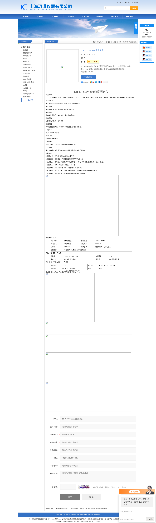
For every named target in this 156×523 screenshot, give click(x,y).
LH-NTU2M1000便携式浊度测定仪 (96, 508)
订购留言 (88, 77)
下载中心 (70, 16)
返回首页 (120, 2)
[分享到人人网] (98, 82)
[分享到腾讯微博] (95, 82)
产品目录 (24, 41)
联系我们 (135, 2)
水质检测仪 (108, 42)
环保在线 (84, 521)
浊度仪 (115, 42)
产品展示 (100, 42)
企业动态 (100, 16)
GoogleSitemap (60, 521)
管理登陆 (97, 514)
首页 (94, 42)
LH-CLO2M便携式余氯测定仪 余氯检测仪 (64, 508)
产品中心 (55, 16)
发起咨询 (150, 519)
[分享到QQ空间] (90, 82)
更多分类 (31, 100)
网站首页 (26, 16)
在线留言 (127, 2)
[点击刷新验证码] (84, 487)
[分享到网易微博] (101, 82)
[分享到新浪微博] (93, 82)
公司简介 (41, 16)
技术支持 (85, 16)
